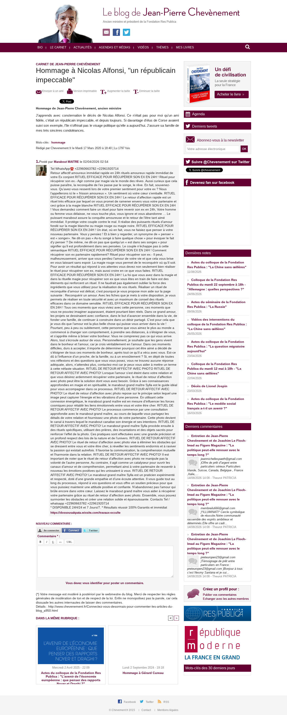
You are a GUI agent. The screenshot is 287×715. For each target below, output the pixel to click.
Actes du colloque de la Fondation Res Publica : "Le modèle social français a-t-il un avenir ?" (215, 403)
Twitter (150, 702)
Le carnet (57, 47)
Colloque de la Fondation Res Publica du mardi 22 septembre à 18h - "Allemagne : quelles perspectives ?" (216, 284)
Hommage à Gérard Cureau (143, 673)
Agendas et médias (114, 47)
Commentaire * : (48, 536)
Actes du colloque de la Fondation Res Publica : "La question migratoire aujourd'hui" (216, 346)
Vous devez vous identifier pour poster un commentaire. (105, 583)
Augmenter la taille (118, 91)
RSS (166, 702)
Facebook (130, 702)
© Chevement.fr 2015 (122, 710)
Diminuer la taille (149, 91)
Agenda (198, 114)
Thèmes (162, 47)
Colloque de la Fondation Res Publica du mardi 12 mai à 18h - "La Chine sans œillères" (214, 368)
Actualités (82, 47)
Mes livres (184, 47)
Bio (40, 47)
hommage (58, 142)
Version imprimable (85, 91)
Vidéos (143, 47)
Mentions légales (167, 710)
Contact (146, 710)
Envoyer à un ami (52, 91)
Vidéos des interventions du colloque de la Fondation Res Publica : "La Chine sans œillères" (217, 324)
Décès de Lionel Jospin (209, 386)
